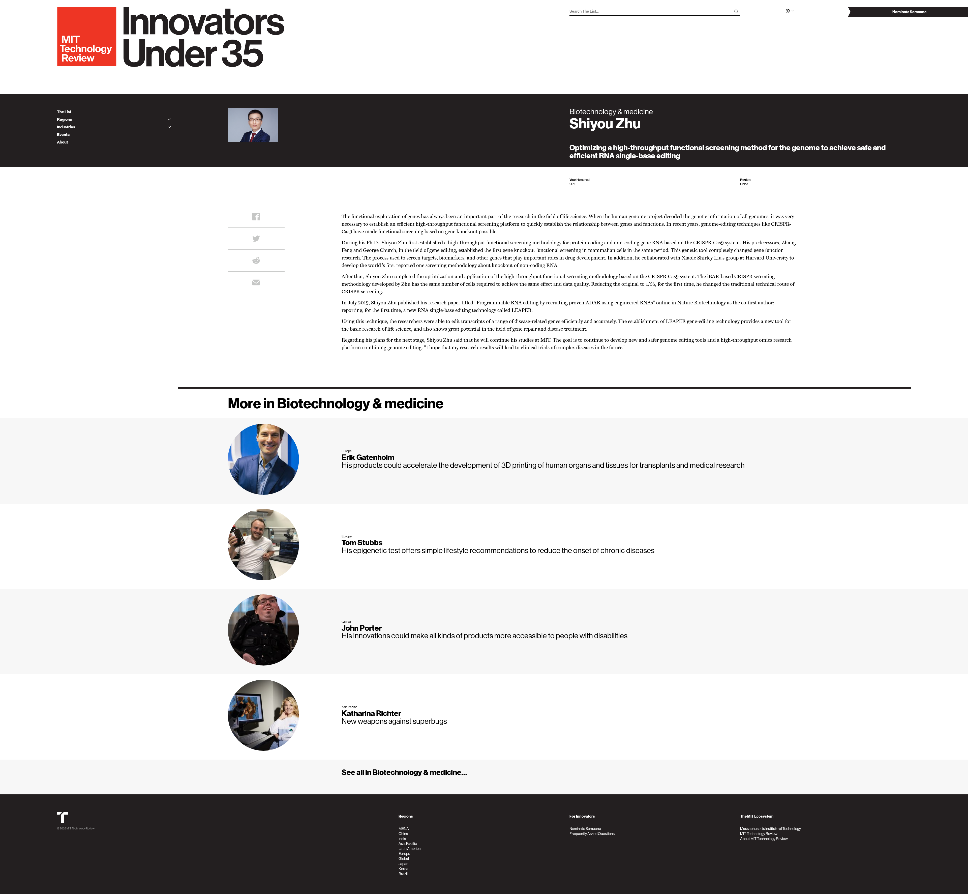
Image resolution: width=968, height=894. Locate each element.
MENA (404, 828)
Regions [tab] (64, 119)
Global (404, 858)
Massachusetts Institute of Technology (770, 828)
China (403, 833)
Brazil (403, 874)
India (402, 839)
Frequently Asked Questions (592, 833)
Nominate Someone (585, 828)
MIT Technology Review (81, 828)
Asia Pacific (408, 843)
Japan (403, 863)
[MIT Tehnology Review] (62, 822)
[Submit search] (736, 12)
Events (63, 134)
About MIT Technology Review (764, 839)
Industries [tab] (66, 127)
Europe (404, 853)
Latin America (410, 848)
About (62, 142)
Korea (403, 869)
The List (64, 111)
